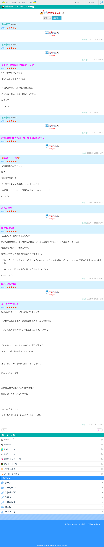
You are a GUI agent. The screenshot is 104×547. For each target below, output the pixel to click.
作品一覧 (8, 444)
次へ (99, 430)
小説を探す (10, 502)
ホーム (8, 482)
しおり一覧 (10, 492)
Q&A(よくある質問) (78, 524)
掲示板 (8, 507)
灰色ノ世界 (6, 208)
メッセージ (10, 487)
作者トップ (9, 439)
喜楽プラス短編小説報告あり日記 (17, 65)
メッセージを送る (11, 474)
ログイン (78, 2)
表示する (47, 18)
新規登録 (91, 2)
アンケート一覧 (10, 464)
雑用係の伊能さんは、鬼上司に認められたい (23, 138)
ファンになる (9, 469)
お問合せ (97, 524)
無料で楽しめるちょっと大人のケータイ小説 (18, 2)
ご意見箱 (90, 524)
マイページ (10, 512)
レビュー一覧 (9, 454)
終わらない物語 (9, 284)
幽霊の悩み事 (7, 228)
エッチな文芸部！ (10, 304)
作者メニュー (11, 497)
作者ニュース (9, 449)
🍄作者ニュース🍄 (10, 158)
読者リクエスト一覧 (12, 459)
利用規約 (68, 524)
